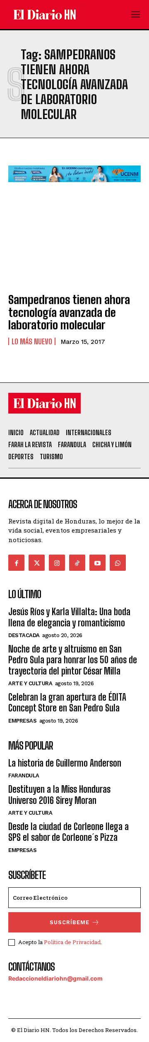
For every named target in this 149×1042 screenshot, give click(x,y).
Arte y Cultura (30, 683)
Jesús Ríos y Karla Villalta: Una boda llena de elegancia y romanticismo (69, 617)
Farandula (23, 775)
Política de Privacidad (72, 942)
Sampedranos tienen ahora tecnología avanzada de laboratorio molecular (69, 312)
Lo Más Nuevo (32, 341)
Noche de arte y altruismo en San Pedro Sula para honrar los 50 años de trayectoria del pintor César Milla (72, 660)
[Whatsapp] (118, 563)
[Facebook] (16, 563)
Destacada (24, 635)
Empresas (22, 721)
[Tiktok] (77, 563)
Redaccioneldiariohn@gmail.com (55, 978)
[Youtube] (97, 563)
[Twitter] (37, 563)
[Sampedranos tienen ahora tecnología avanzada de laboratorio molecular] (74, 245)
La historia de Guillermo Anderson (64, 763)
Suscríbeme (69, 922)
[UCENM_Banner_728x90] (74, 188)
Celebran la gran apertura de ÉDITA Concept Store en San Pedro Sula (67, 702)
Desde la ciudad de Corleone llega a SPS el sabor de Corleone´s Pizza (68, 832)
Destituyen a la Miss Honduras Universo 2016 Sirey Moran (59, 795)
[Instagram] (57, 563)
